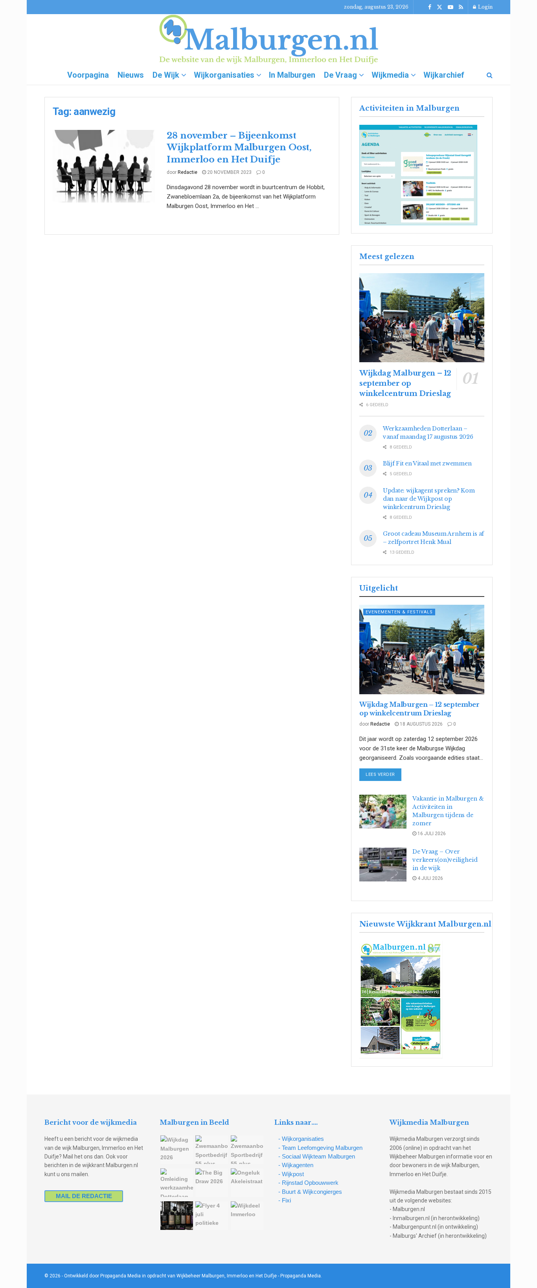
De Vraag (340, 75)
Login (485, 7)
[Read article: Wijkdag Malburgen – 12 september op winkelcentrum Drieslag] (421, 317)
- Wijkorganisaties (301, 1138)
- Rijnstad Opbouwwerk (308, 1182)
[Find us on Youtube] (450, 7)
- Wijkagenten (295, 1165)
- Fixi (284, 1200)
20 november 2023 (229, 172)
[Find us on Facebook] (429, 7)
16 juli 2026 (431, 833)
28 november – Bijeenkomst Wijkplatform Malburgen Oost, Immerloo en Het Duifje (239, 147)
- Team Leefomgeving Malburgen (320, 1147)
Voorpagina (88, 75)
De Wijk (166, 75)
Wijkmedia (390, 75)
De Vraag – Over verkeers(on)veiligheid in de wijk (445, 860)
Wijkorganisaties (224, 75)
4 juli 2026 (429, 878)
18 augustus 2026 (421, 724)
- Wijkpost (291, 1174)
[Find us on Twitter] (439, 7)
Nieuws (131, 75)
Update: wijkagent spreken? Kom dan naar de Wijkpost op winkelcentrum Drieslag (429, 499)
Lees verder (383, 774)
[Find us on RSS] (461, 7)
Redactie (187, 172)
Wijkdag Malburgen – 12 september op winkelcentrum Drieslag (405, 383)
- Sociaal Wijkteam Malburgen (316, 1156)
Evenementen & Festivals (399, 612)
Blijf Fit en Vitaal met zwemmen (427, 463)
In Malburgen (292, 75)
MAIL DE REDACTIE (84, 1196)
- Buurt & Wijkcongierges (310, 1191)
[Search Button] (490, 75)
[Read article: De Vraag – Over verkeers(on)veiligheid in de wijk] (382, 864)
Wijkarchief (443, 75)
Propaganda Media (300, 1276)
